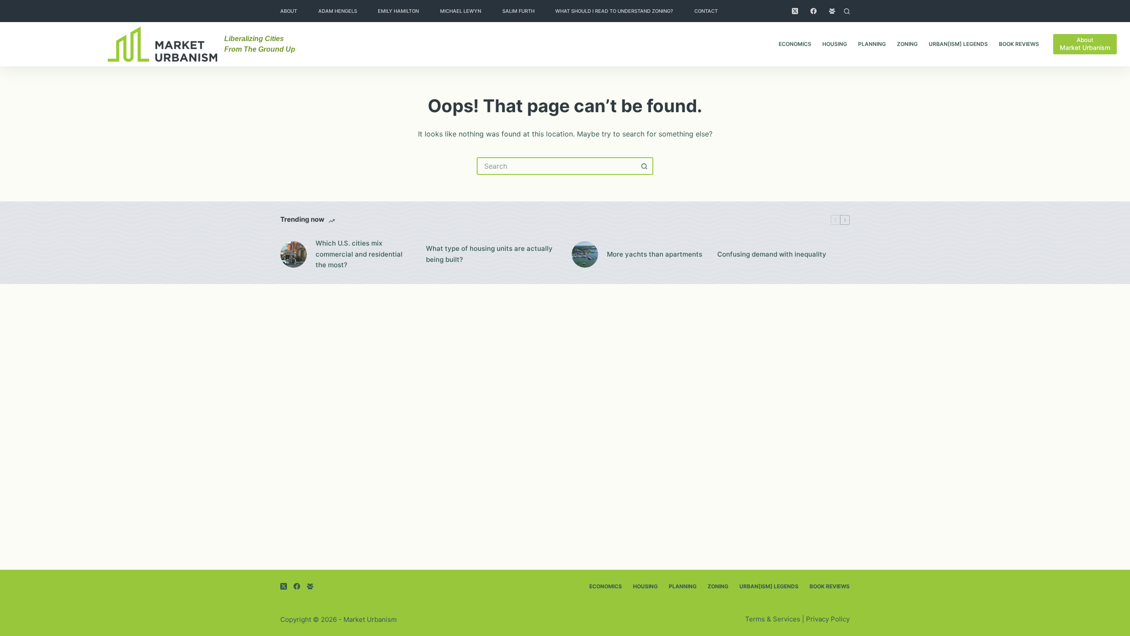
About (288, 11)
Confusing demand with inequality (771, 254)
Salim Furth (518, 11)
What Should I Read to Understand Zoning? (614, 11)
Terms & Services (772, 619)
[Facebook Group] (832, 11)
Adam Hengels (337, 11)
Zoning (907, 44)
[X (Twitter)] (795, 11)
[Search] (847, 11)
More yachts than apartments (654, 254)
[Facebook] (813, 11)
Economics (795, 44)
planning (872, 44)
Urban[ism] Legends (958, 44)
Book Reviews (1019, 44)
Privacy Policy (828, 619)
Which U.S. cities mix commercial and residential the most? (359, 254)
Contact (706, 11)
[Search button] (644, 166)
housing (834, 44)
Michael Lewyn (460, 11)
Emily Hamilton (398, 11)
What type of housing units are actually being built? (489, 254)
